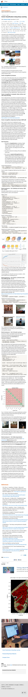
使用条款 (3, 686)
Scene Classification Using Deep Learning (14, 17)
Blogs (6, 1)
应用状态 (21, 684)
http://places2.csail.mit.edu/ (20, 491)
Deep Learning (6, 557)
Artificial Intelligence (5, 10)
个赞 (16, 21)
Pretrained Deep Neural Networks (9, 653)
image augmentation (15, 27)
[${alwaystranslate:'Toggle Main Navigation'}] (26, 1)
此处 (11, 665)
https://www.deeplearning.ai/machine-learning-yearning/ (15, 544)
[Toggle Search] (23, 1)
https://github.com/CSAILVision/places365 (10, 117)
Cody (18, 4)
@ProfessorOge (11, 32)
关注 (25, 555)
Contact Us (8, 686)
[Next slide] (25, 4)
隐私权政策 (11, 684)
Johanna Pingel (7, 19)
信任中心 (3, 684)
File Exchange (13, 4)
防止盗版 (16, 684)
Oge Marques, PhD (16, 23)
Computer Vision (6, 657)
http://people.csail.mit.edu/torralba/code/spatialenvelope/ (15, 505)
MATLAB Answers (5, 4)
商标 (7, 684)
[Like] (21, 555)
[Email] (20, 559)
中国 (24, 692)
